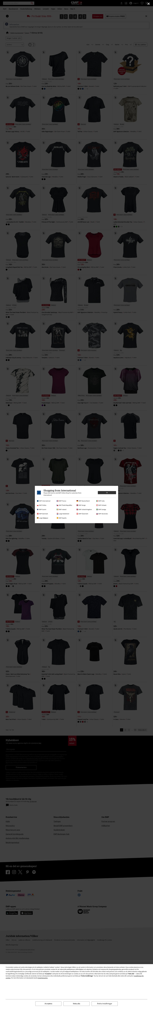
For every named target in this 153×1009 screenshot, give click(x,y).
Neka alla (76, 1004)
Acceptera (48, 1004)
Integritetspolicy (43, 978)
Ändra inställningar (104, 1003)
